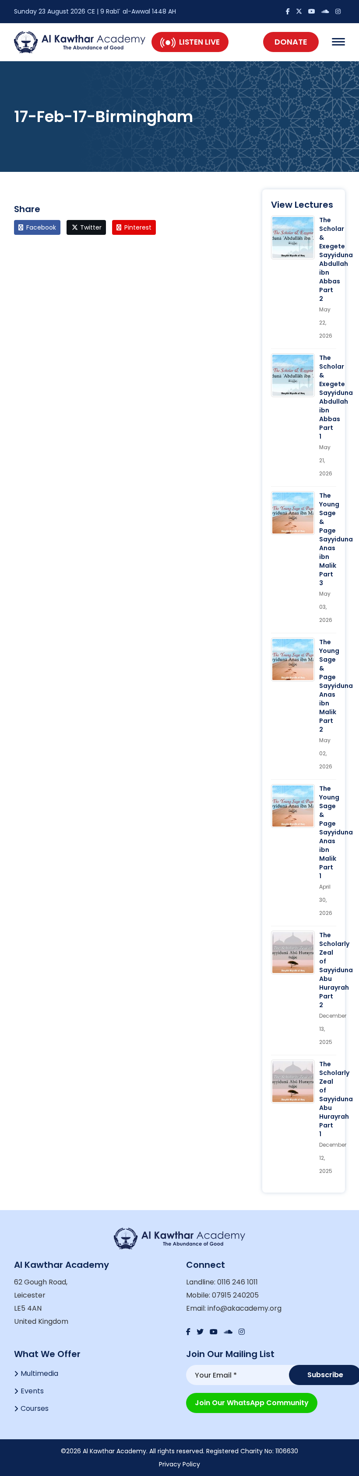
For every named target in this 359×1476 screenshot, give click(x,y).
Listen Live (199, 42)
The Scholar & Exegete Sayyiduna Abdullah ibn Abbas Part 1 (336, 397)
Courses (35, 1408)
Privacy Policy (179, 1464)
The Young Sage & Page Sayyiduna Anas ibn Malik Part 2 (336, 686)
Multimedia (39, 1373)
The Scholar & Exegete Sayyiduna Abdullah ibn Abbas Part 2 (336, 259)
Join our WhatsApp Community (252, 1403)
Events (32, 1391)
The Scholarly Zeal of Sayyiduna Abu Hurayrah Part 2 (336, 970)
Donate (291, 41)
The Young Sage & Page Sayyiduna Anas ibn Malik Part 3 (336, 539)
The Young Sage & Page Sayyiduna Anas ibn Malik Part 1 (336, 832)
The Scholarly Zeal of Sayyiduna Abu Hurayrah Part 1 (336, 1099)
